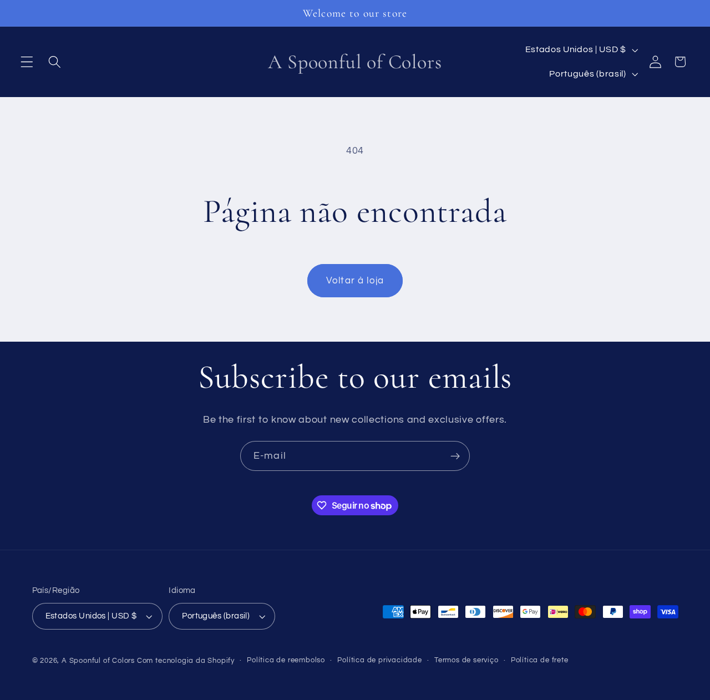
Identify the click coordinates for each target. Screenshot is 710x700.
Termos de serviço (466, 660)
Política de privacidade (379, 660)
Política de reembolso (286, 660)
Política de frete (540, 660)
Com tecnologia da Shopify (186, 661)
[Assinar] (455, 456)
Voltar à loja (355, 281)
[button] (27, 62)
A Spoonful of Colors (98, 661)
